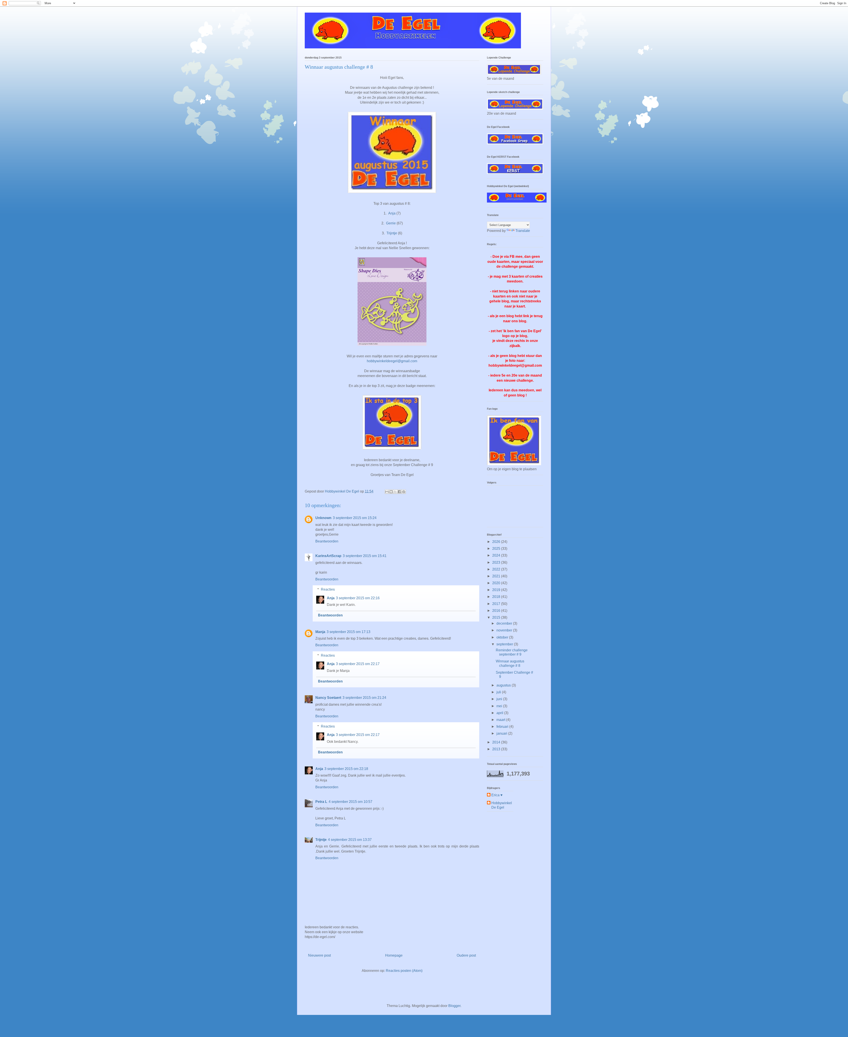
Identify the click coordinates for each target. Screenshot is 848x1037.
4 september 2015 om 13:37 (350, 840)
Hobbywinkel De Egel (501, 805)
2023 (496, 562)
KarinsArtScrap (328, 556)
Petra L (321, 802)
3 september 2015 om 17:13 (348, 632)
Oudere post (466, 955)
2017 (496, 604)
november (504, 630)
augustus (504, 685)
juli (499, 692)
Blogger (454, 1006)
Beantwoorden (326, 541)
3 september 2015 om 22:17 (358, 664)
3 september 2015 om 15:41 (364, 556)
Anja (392, 213)
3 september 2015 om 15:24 (355, 518)
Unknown (323, 518)
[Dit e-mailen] (387, 491)
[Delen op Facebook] (399, 491)
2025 (496, 548)
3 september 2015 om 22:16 (358, 598)
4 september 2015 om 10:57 (350, 802)
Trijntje (391, 233)
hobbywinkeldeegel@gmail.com (392, 361)
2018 (496, 597)
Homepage (394, 955)
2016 (496, 610)
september (505, 644)
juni (499, 699)
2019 (496, 590)
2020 (496, 583)
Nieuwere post (319, 955)
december (504, 623)
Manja (320, 632)
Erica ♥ (497, 795)
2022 (496, 569)
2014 (496, 742)
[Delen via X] (395, 491)
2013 (496, 749)
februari (502, 726)
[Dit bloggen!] (391, 491)
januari (502, 733)
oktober (502, 637)
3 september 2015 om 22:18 (346, 769)
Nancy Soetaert (328, 698)
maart (501, 720)
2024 (496, 555)
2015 (496, 617)
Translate (522, 231)
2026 (496, 542)
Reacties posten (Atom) (404, 971)
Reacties (328, 589)
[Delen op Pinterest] (403, 491)
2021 (496, 576)
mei (499, 706)
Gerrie (391, 223)
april (500, 713)
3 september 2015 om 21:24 (364, 698)
